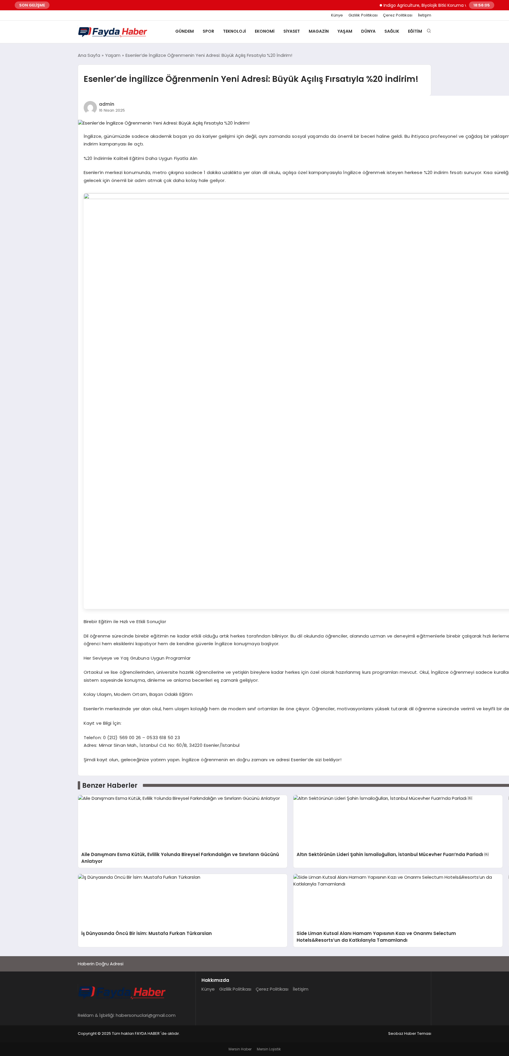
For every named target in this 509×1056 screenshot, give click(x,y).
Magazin (319, 31)
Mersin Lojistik (269, 1049)
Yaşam (345, 31)
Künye (337, 15)
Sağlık (391, 31)
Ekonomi (265, 31)
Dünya (368, 31)
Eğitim (415, 31)
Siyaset (291, 31)
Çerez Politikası (397, 15)
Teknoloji (234, 31)
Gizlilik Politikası (363, 15)
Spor (208, 31)
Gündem (184, 31)
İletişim (424, 15)
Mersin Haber (240, 1049)
